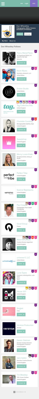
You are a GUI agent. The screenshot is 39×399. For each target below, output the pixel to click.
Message (27, 34)
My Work (5, 41)
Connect (20, 34)
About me (13, 41)
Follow (20, 95)
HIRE (33, 3)
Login (26, 3)
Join (21, 3)
